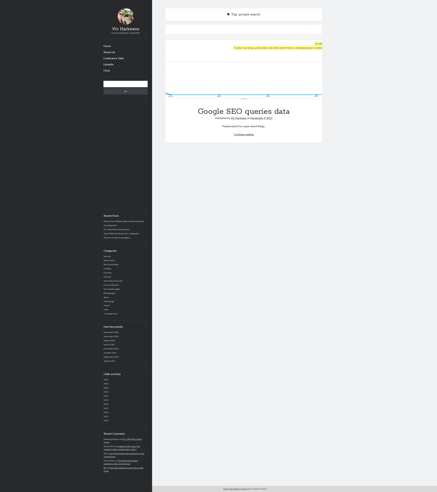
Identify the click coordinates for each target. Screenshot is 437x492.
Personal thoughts (112, 289)
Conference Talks (113, 58)
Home (107, 45)
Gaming (107, 276)
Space (106, 297)
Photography (109, 293)
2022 (106, 392)
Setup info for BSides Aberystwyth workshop (124, 221)
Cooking (107, 268)
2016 (106, 412)
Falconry (108, 272)
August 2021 (109, 361)
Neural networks (111, 285)
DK (105, 468)
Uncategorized (110, 313)
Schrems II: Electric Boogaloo (117, 237)
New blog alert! (110, 225)
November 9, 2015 (261, 118)
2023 (106, 387)
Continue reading (244, 134)
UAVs (106, 309)
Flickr (106, 70)
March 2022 (109, 344)
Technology (109, 301)
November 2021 (111, 348)
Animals (107, 256)
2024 (106, 383)
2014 (106, 420)
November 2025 (111, 332)
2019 (106, 400)
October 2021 (110, 352)
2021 (106, 396)
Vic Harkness (125, 29)
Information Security (113, 281)
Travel (106, 305)
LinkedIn (108, 64)
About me (109, 52)
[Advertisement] (125, 154)
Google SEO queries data (243, 64)
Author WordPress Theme (235, 489)
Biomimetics (109, 260)
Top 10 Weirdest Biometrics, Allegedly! (121, 233)
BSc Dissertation (111, 264)
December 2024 (111, 336)
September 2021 (111, 357)
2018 (106, 404)
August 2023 (109, 340)
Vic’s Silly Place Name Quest (116, 229)
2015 (106, 416)
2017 (106, 408)
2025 (106, 379)
